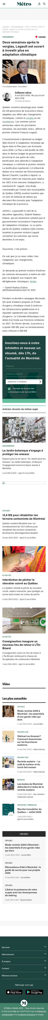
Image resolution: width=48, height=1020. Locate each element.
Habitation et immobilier (27, 805)
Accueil (6, 27)
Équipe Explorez (26, 899)
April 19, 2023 (28, 290)
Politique (6, 510)
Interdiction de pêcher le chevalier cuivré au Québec (20, 581)
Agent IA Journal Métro (27, 473)
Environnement (17, 27)
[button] (3, 4)
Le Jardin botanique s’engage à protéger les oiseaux (22, 452)
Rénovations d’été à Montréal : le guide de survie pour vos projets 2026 (23, 869)
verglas (30, 118)
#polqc (33, 281)
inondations (8, 121)
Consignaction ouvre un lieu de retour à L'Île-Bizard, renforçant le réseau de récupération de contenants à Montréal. (21, 656)
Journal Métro (38, 724)
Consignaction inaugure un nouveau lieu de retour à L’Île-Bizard (21, 644)
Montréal (21, 780)
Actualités (6, 575)
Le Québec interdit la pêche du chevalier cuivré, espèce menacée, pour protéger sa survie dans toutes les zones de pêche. (22, 591)
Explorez (21, 706)
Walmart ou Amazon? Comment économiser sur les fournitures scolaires (29, 740)
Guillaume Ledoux (23, 92)
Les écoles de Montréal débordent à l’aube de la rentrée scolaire (30, 786)
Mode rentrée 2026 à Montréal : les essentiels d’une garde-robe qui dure (30, 715)
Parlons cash (22, 732)
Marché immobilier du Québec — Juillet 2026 (29, 810)
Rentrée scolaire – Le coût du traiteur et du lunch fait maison (28, 764)
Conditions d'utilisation (26, 1014)
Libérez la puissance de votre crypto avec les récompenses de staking (21, 892)
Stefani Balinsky (39, 749)
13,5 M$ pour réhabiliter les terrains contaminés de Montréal (23, 516)
